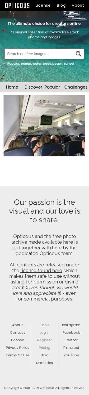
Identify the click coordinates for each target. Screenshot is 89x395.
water (37, 63)
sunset (69, 63)
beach (57, 63)
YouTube (71, 355)
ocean (26, 63)
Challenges (76, 87)
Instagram (71, 324)
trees (47, 63)
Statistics (44, 362)
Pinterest (71, 347)
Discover (33, 87)
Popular (52, 87)
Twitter (71, 339)
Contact (17, 332)
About (78, 5)
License (43, 5)
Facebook (71, 332)
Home (12, 87)
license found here (41, 270)
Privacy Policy (17, 347)
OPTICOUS (17, 6)
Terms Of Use (18, 355)
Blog (61, 5)
